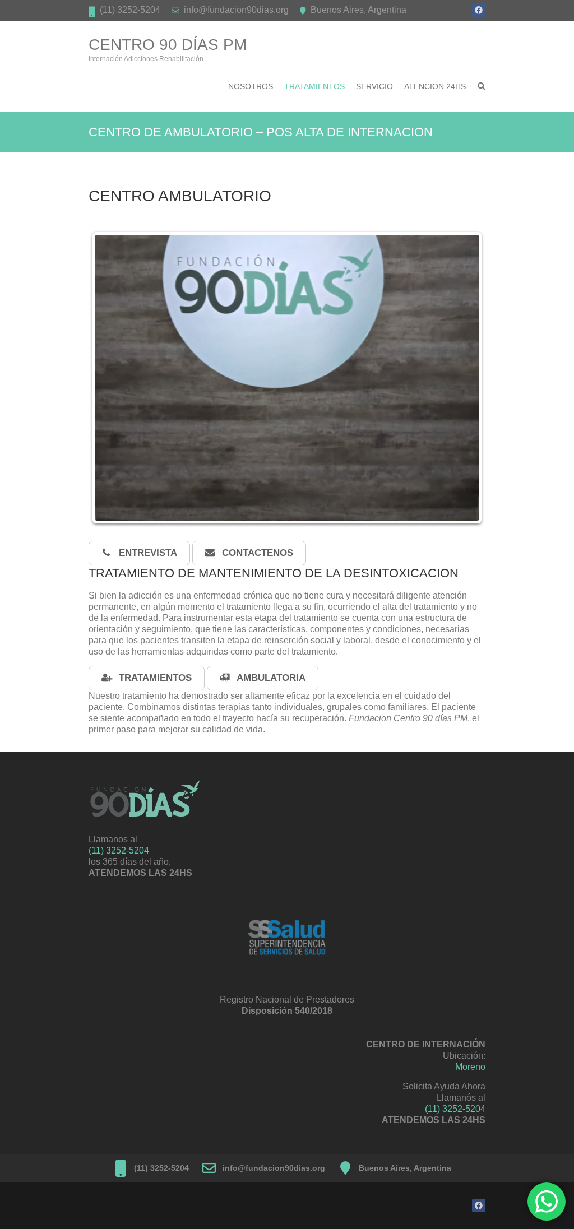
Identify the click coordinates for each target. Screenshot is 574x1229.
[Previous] (112, 377)
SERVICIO (374, 86)
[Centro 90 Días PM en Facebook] (478, 10)
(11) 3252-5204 (130, 10)
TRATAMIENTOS (314, 86)
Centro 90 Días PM (168, 44)
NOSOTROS (250, 86)
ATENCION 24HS (435, 86)
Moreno (470, 1067)
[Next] (462, 377)
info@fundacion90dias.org (236, 10)
